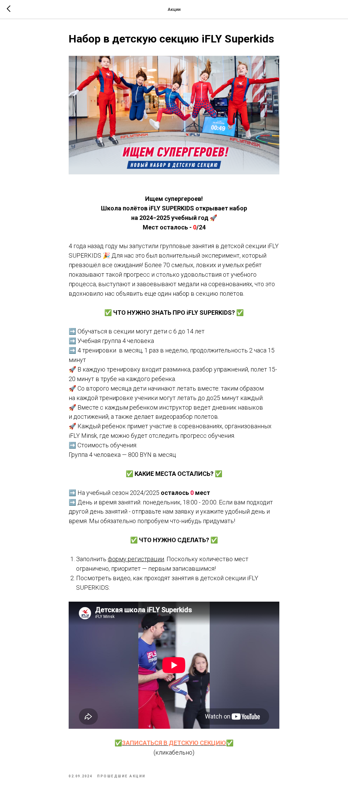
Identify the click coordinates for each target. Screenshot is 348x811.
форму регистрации (136, 559)
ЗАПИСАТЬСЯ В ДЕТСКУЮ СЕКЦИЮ (174, 742)
